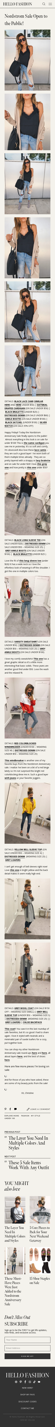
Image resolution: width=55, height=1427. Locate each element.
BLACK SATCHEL (13, 422)
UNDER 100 (10, 1118)
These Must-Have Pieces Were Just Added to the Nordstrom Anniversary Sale (13, 1291)
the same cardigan (34, 442)
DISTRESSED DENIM (15, 415)
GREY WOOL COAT (24, 1008)
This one (38, 658)
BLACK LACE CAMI (23, 401)
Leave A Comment (40, 1109)
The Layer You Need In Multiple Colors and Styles (28, 1143)
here (34, 1052)
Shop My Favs (27, 1394)
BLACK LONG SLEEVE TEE (27, 540)
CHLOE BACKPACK (32, 1022)
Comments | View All (19, 1109)
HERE (18, 404)
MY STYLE (35, 1116)
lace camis (40, 449)
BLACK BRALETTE (14, 411)
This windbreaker (14, 760)
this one (31, 467)
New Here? (27, 1388)
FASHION (25, 1116)
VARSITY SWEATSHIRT (26, 641)
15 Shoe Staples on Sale (40, 1280)
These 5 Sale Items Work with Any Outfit (29, 1165)
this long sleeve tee (30, 560)
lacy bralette (42, 460)
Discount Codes (28, 1401)
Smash (31, 1420)
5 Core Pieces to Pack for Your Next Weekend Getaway (40, 1234)
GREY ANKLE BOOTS (15, 550)
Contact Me (27, 1408)
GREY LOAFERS (12, 860)
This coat (10, 1028)
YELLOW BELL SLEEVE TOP (28, 849)
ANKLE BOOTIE (13, 418)
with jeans (10, 777)
